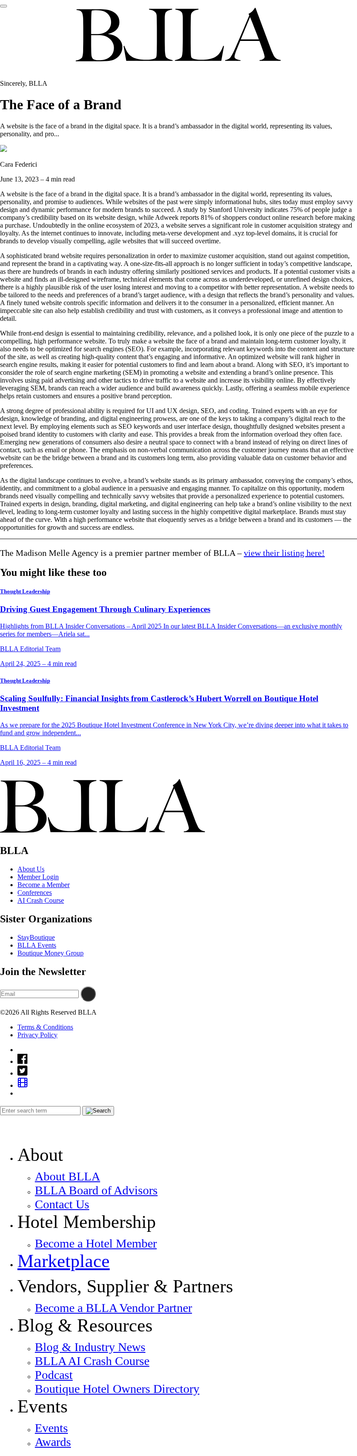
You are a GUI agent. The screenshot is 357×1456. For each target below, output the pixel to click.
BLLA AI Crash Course (92, 1361)
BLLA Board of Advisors (96, 1190)
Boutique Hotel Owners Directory (117, 1388)
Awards (53, 1442)
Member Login (38, 877)
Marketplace (63, 1261)
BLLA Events (36, 945)
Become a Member (43, 884)
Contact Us (62, 1204)
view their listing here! (284, 553)
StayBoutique (36, 937)
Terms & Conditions (45, 1027)
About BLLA (67, 1176)
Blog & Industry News (90, 1347)
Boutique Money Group (50, 953)
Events (51, 1428)
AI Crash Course (40, 900)
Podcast (54, 1375)
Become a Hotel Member (96, 1243)
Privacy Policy (37, 1035)
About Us (30, 869)
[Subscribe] (88, 994)
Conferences (34, 892)
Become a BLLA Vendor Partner (113, 1308)
